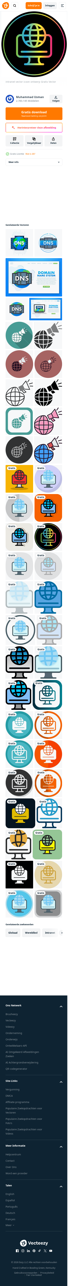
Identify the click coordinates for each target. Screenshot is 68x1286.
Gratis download (34, 113)
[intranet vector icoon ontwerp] (19, 675)
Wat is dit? (30, 153)
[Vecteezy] (5, 5)
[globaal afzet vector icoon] (19, 388)
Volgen (56, 100)
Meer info (13, 162)
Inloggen (50, 5)
